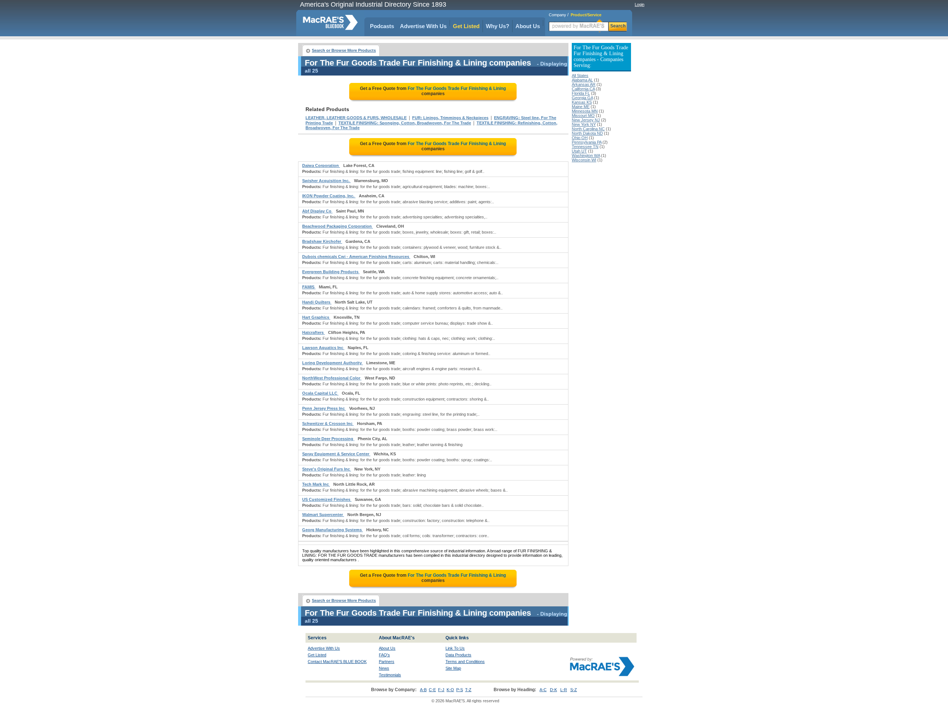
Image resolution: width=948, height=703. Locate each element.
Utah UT (579, 151)
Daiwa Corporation (321, 165)
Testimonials (390, 675)
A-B (423, 689)
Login (639, 4)
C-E (432, 689)
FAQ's (384, 655)
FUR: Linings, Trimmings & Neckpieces (450, 118)
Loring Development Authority (332, 363)
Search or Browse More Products (344, 50)
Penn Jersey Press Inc (324, 408)
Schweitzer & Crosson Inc (328, 423)
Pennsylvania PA (586, 142)
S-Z (573, 689)
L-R (563, 689)
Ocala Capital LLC (320, 393)
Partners (386, 661)
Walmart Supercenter (323, 514)
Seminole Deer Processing (328, 438)
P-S (459, 689)
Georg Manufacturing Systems (332, 530)
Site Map (453, 668)
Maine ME (581, 106)
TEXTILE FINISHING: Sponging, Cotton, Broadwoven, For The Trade (404, 123)
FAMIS (309, 287)
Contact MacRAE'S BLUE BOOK (337, 661)
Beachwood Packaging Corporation (337, 226)
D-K (553, 689)
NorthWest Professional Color (331, 378)
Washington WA (586, 155)
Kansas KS (582, 102)
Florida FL (581, 93)
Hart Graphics (316, 317)
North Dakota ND (587, 133)
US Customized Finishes (326, 499)
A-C (543, 689)
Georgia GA (582, 98)
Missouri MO (583, 115)
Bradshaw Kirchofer (322, 241)
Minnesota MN (585, 111)
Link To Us (455, 648)
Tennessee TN (585, 146)
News (384, 668)
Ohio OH (580, 137)
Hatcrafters (313, 332)
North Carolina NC (588, 129)
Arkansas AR (583, 84)
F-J (441, 689)
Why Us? (497, 26)
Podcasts (382, 26)
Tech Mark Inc (316, 484)
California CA (583, 89)
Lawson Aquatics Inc (323, 347)
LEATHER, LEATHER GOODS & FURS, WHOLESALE (356, 118)
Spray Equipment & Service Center (336, 454)
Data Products (458, 655)
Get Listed (466, 26)
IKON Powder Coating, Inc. (329, 196)
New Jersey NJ (586, 120)
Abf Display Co (317, 211)
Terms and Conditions (465, 661)
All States (580, 75)
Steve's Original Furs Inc (326, 469)
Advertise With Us (423, 26)
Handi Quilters (316, 302)
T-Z (468, 689)
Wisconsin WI (584, 160)
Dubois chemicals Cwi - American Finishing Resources (356, 256)
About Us (527, 26)
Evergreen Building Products (331, 272)
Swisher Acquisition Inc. (326, 180)
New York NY (584, 124)
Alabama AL (582, 80)
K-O (450, 689)
